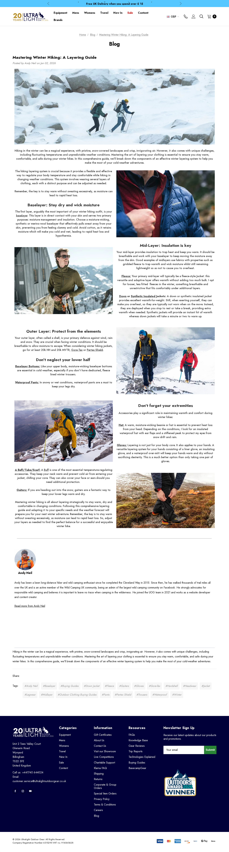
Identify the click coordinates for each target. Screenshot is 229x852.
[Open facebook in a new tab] (15, 791)
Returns (98, 779)
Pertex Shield (95, 350)
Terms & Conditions (105, 804)
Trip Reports (135, 751)
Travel (62, 751)
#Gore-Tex (154, 686)
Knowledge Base (138, 740)
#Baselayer (49, 686)
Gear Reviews (137, 746)
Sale (61, 762)
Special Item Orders (105, 793)
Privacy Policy (101, 799)
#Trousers (141, 695)
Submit (210, 749)
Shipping (99, 774)
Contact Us (100, 746)
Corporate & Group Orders (105, 786)
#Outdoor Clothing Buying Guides (77, 695)
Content (63, 768)
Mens (62, 740)
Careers (98, 810)
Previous (48, 3)
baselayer (21, 216)
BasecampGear (137, 768)
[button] (165, 500)
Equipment (65, 735)
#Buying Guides (69, 686)
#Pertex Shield (123, 695)
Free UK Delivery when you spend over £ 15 (114, 3)
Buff (46, 470)
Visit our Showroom (105, 751)
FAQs (132, 735)
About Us (99, 740)
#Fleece (109, 686)
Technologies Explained (142, 757)
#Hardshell (171, 686)
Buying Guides (137, 762)
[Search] (201, 16)
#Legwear (30, 695)
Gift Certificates (103, 735)
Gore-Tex (76, 350)
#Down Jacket (91, 686)
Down (122, 296)
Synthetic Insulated (143, 296)
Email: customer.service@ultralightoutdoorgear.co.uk (39, 779)
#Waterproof (159, 695)
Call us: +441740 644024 (28, 772)
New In (63, 757)
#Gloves (139, 686)
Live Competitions (104, 757)
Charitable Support (104, 762)
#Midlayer (46, 695)
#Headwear (189, 686)
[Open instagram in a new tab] (22, 791)
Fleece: (126, 276)
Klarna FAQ (100, 768)
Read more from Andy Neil (29, 606)
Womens (64, 746)
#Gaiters (124, 686)
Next (180, 3)
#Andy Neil (31, 686)
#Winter (176, 695)
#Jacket (206, 686)
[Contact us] (186, 16)
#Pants (105, 695)
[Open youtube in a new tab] (30, 791)
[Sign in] (193, 16)
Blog (96, 816)
